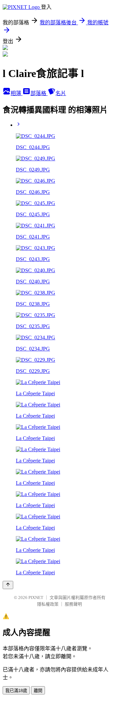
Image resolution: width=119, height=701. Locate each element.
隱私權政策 (48, 604)
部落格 (39, 93)
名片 (61, 93)
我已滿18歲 (16, 690)
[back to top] (8, 585)
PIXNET (35, 597)
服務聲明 (73, 604)
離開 (38, 690)
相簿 (16, 93)
